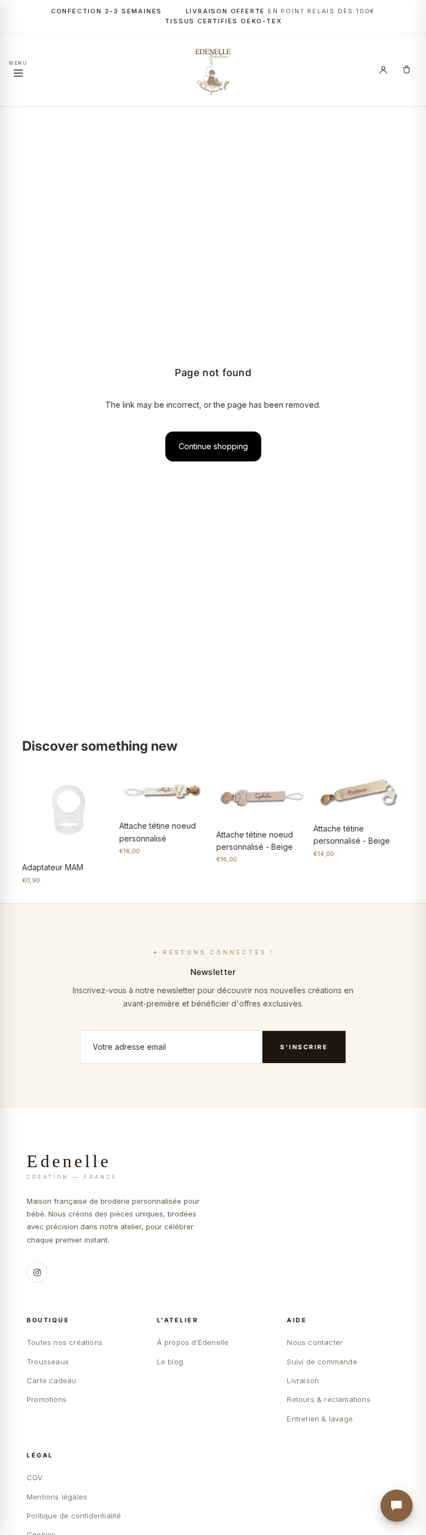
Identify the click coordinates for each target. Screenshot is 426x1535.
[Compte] (383, 69)
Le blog (170, 1361)
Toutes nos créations (65, 1342)
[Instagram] (37, 1272)
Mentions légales (57, 1496)
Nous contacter (315, 1342)
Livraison (303, 1380)
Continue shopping (213, 446)
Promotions (47, 1399)
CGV (35, 1477)
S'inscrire (304, 1047)
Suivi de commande (322, 1361)
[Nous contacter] (397, 1506)
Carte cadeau (51, 1380)
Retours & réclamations (328, 1399)
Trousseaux (48, 1361)
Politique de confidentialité (74, 1515)
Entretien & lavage (320, 1418)
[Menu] (18, 70)
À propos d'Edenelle (193, 1342)
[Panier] (406, 69)
